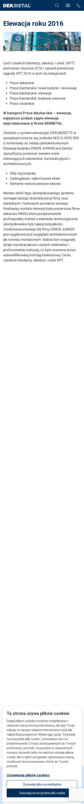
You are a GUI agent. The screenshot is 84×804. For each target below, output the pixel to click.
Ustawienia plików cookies (28, 775)
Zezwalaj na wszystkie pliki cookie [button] (42, 793)
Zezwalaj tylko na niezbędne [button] (42, 784)
